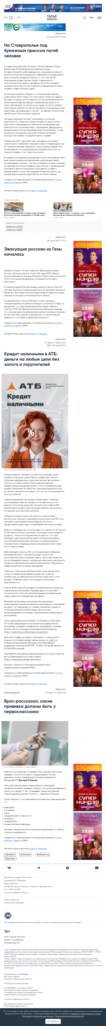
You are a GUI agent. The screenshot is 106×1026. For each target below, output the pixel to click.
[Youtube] (97, 867)
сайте (52, 640)
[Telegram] (38, 867)
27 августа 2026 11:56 (56, 693)
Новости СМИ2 (14, 227)
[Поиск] (84, 18)
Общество (60, 34)
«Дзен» (32, 191)
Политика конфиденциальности (16, 999)
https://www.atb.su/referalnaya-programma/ (26, 632)
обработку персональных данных (86, 1014)
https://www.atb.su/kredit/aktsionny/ (22, 659)
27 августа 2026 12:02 (55, 343)
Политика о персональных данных (18, 979)
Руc (6, 18)
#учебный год (43, 854)
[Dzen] (67, 868)
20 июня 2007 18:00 (56, 37)
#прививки (10, 854)
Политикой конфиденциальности (69, 1016)
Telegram (42, 191)
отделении (9, 646)
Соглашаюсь (53, 1021)
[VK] (9, 868)
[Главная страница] (52, 17)
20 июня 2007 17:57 (56, 241)
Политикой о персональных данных (37, 1016)
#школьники (26, 854)
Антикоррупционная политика (16, 983)
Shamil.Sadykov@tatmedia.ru (15, 1006)
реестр (38, 522)
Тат (18, 18)
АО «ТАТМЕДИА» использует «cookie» (18, 988)
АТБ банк (32, 643)
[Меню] (99, 18)
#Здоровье (10, 859)
